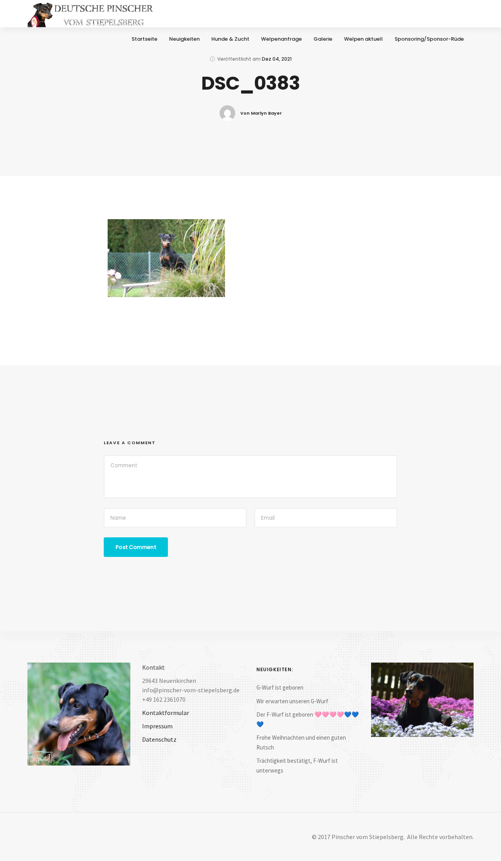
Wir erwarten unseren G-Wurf (292, 701)
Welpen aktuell (363, 39)
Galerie (323, 39)
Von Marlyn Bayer (261, 113)
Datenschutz (159, 739)
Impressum (157, 726)
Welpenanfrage (281, 39)
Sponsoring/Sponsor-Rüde (429, 39)
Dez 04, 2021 (277, 59)
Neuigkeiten (184, 39)
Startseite (144, 39)
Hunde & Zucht (230, 39)
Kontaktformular (165, 713)
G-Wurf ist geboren (279, 687)
